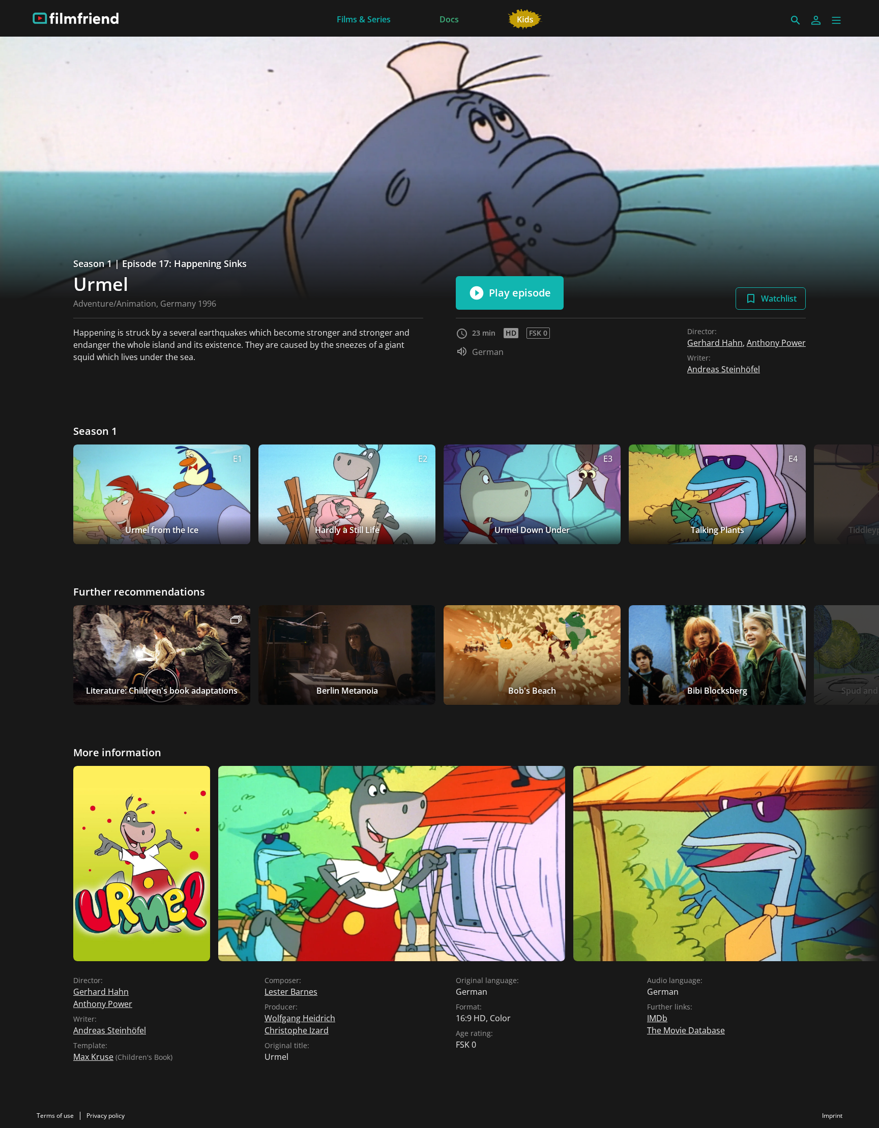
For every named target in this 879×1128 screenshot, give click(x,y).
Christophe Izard (297, 1030)
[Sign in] (816, 20)
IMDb (657, 1018)
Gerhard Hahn (715, 342)
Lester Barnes (291, 991)
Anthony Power (776, 342)
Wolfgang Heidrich (300, 1018)
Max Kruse (93, 1056)
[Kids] (525, 18)
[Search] (795, 20)
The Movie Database (686, 1030)
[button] (836, 20)
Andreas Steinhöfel (723, 369)
